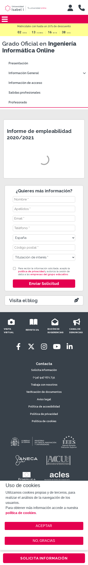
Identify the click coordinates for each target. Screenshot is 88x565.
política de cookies (21, 513)
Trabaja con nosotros (44, 384)
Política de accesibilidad (44, 406)
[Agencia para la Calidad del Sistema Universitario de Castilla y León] (58, 460)
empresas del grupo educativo (49, 274)
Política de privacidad (44, 414)
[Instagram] (44, 347)
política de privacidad (31, 271)
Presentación (18, 63)
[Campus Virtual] (70, 8)
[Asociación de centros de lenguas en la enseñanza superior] (57, 477)
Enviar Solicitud (44, 283)
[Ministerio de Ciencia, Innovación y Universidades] (33, 441)
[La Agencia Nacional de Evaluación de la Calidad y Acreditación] (27, 460)
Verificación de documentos (44, 391)
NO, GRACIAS (44, 540)
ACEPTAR (44, 526)
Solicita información (44, 370)
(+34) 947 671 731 (44, 377)
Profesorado (18, 102)
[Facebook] (18, 347)
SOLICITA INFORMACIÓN (44, 558)
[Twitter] (31, 347)
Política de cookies (44, 421)
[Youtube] (57, 347)
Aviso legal (44, 399)
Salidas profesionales (24, 92)
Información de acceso (25, 83)
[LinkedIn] (70, 347)
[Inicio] (31, 8)
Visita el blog (23, 300)
